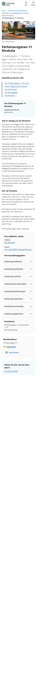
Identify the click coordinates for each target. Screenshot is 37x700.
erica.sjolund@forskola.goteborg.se (18, 249)
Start (4, 11)
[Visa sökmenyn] (26, 3)
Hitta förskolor (7, 15)
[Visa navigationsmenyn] (33, 3)
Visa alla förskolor (11, 371)
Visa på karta (14, 352)
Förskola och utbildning (17, 11)
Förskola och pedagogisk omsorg (14, 13)
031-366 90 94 (9, 242)
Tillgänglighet (11, 346)
